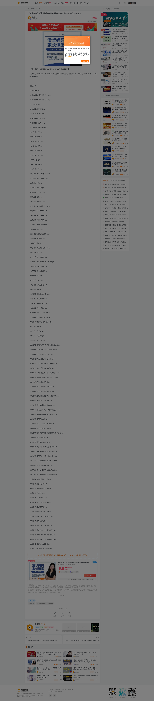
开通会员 (85, 61)
